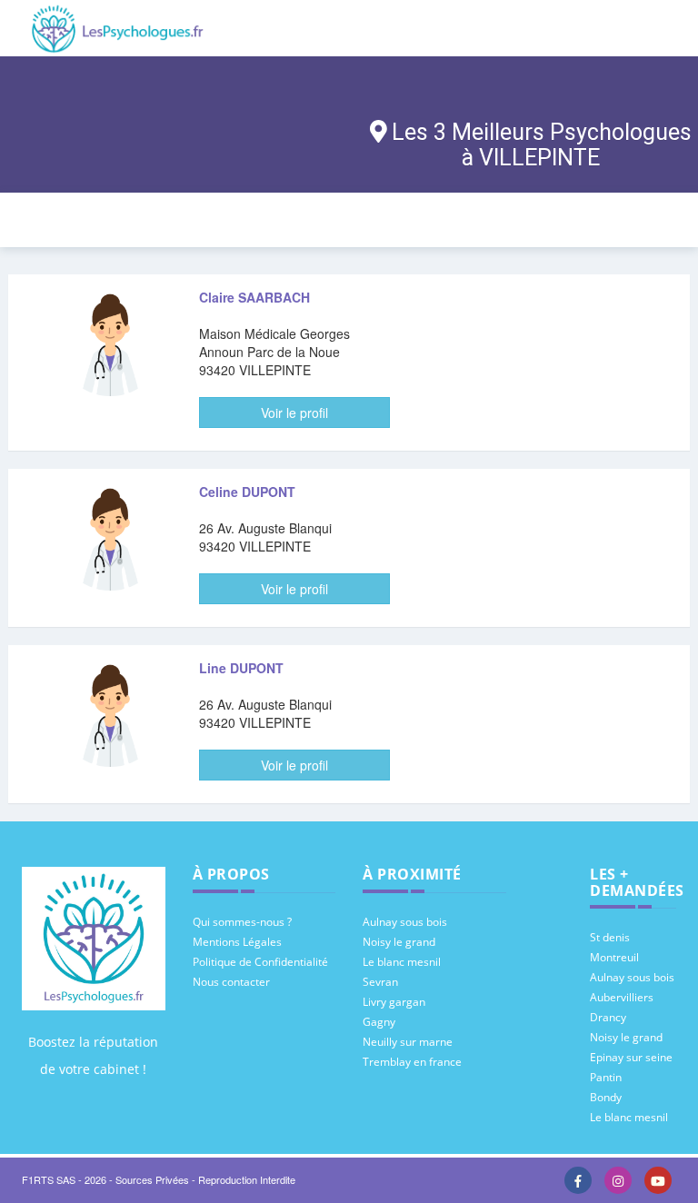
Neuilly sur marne (408, 1041)
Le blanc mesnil (402, 961)
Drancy (608, 1017)
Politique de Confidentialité (260, 961)
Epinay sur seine (631, 1057)
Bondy (606, 1097)
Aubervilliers (621, 997)
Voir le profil (294, 412)
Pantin (606, 1077)
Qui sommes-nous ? (242, 922)
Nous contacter (231, 981)
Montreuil (614, 957)
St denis (610, 937)
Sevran (380, 981)
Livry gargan (394, 1001)
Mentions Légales (237, 941)
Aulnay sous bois (405, 922)
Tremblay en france (412, 1061)
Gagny (379, 1021)
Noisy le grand (399, 941)
